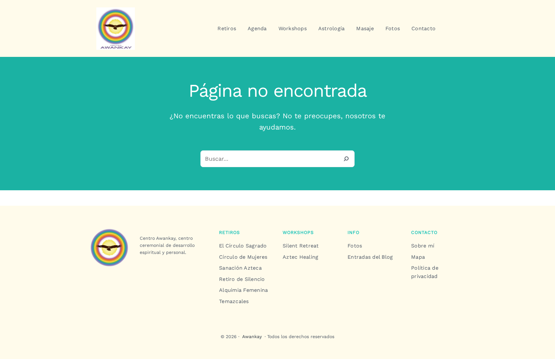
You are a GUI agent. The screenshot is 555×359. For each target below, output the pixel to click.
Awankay (252, 336)
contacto (424, 232)
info (353, 232)
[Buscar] (346, 159)
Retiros (229, 232)
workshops (298, 232)
